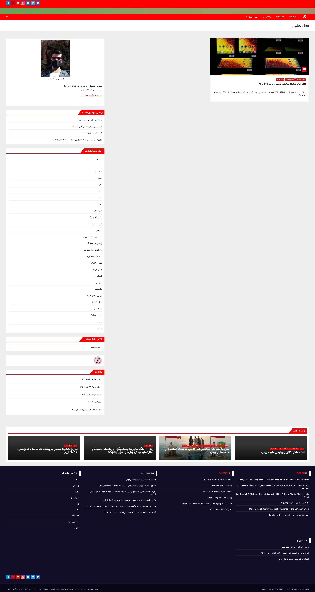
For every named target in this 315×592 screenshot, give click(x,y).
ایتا (78, 503)
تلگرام (76, 527)
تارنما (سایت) (97, 224)
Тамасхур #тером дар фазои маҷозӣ (216, 479)
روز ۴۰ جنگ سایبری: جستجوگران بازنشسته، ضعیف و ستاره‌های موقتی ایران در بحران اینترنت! (122, 450)
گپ (77, 479)
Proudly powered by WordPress (273, 589)
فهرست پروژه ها (252, 16)
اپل (101, 165)
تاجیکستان (98, 210)
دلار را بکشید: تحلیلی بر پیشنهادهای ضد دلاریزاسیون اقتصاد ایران (47, 450)
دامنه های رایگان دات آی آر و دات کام (87, 126)
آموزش (99, 158)
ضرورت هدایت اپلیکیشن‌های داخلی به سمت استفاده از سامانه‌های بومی (197, 450)
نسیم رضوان (74, 497)
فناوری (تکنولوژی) (290, 80)
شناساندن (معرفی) (300, 80)
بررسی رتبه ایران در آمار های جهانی (295, 547)
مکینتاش (98, 289)
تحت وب (98, 230)
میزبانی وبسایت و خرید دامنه (90, 120)
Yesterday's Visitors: (92, 379)
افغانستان (98, 171)
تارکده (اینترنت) (96, 217)
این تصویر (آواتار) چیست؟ (92, 95)
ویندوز (99, 328)
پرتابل (100, 204)
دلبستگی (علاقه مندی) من (92, 237)
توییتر (77, 491)
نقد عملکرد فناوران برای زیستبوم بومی (283, 452)
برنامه (100, 197)
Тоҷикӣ (293, 16)
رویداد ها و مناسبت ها (93, 250)
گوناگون (99, 276)
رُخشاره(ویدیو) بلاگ (94, 243)
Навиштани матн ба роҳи (221, 509)
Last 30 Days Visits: (92, 387)
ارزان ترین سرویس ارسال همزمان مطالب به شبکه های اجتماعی (77, 140)
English (280, 16)
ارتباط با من (267, 16)
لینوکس (99, 282)
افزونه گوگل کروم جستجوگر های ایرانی (293, 559)
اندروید (99, 184)
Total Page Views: (93, 394)
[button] (7, 16)
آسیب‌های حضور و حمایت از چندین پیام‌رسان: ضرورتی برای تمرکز (130, 512)
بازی (100, 191)
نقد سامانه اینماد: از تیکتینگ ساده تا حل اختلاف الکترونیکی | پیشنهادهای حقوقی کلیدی (121, 506)
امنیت (99, 178)
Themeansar (304, 589)
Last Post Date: (94, 409)
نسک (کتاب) (97, 302)
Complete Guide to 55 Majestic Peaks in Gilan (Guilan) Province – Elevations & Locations (273, 487)
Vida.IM (75, 515)
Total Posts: (96, 402)
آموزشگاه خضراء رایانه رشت (91, 133)
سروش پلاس (74, 521)
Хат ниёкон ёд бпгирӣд (222, 485)
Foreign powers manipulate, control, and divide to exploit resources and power (273, 479)
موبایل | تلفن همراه (94, 295)
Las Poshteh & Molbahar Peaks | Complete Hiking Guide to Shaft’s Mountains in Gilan (272, 496)
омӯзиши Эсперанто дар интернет (217, 491)
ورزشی (99, 321)
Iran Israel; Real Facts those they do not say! (289, 515)
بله (78, 509)
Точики (223, 473)
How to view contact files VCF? (295, 503)
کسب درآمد (97, 269)
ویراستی (76, 485)
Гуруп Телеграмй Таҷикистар (219, 497)
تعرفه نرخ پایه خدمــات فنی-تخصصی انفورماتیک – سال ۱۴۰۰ (285, 553)
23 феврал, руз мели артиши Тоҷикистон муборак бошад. (207, 503)
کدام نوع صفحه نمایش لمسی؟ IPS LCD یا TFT (281, 83)
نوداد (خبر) (97, 308)
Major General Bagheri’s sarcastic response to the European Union (279, 509)
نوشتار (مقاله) (280, 80)
